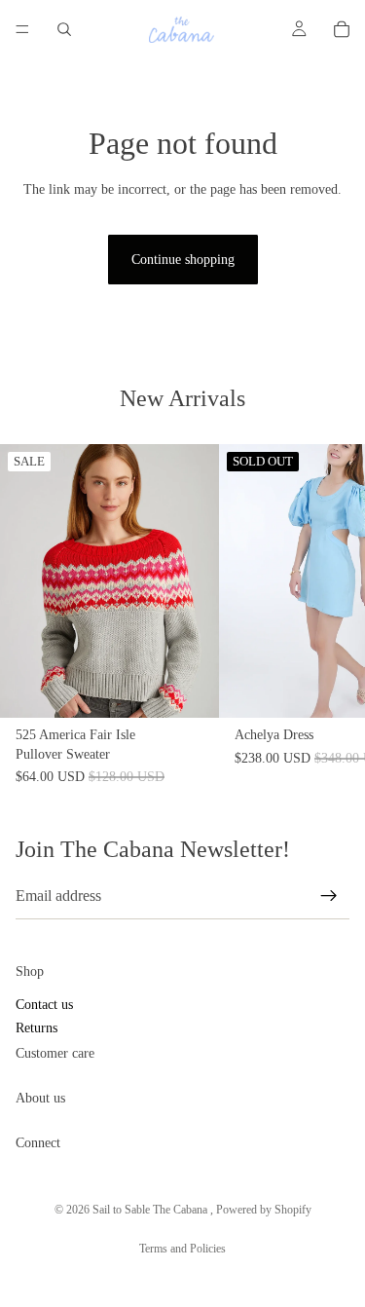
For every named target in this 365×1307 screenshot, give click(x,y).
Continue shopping (183, 259)
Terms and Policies (182, 1248)
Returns (36, 1028)
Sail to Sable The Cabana (151, 1209)
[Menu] (22, 29)
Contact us (44, 1005)
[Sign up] (329, 896)
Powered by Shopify (263, 1209)
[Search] (64, 29)
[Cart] (341, 29)
